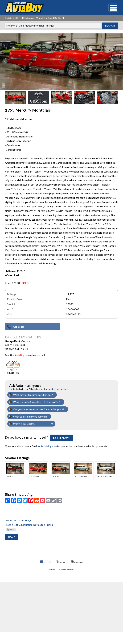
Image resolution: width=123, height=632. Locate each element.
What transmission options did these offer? (36, 402)
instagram (78, 562)
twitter (63, 562)
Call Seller (18, 326)
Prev (5, 61)
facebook (47, 562)
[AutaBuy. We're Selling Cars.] (52, 7)
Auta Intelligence (47, 446)
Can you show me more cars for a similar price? (38, 409)
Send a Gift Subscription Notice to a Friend (29, 524)
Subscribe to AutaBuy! (18, 520)
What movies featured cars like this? (33, 394)
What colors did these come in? (30, 416)
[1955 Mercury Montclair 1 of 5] (61, 61)
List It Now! (61, 437)
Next (118, 61)
